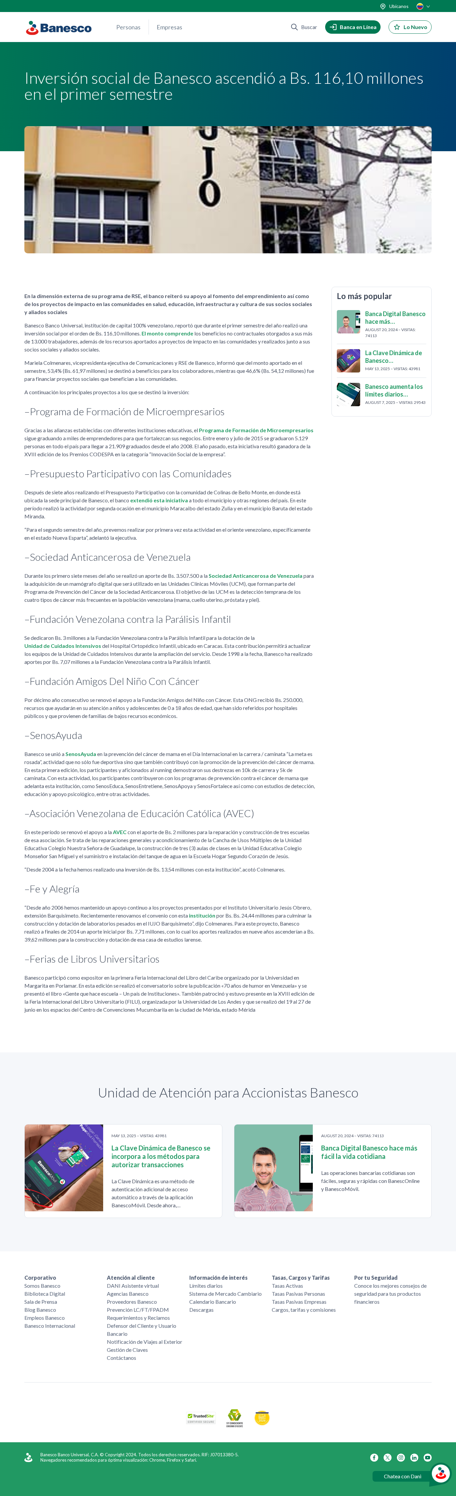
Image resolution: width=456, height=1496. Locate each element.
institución (202, 915)
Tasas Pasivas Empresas (299, 1301)
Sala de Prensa (40, 1301)
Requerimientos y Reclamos (138, 1317)
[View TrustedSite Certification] (201, 1422)
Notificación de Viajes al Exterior (144, 1341)
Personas (128, 27)
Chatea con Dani (402, 1476)
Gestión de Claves (127, 1349)
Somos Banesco (42, 1285)
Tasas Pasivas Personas (298, 1293)
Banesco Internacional (49, 1325)
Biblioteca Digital (44, 1293)
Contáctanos (121, 1357)
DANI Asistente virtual (133, 1285)
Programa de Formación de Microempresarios (256, 430)
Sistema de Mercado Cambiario (225, 1293)
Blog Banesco (40, 1309)
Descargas (201, 1309)
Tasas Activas (287, 1285)
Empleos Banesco (44, 1317)
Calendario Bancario (212, 1301)
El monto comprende (167, 333)
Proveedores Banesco (132, 1301)
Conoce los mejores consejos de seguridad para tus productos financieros (390, 1293)
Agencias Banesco (128, 1293)
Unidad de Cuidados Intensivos (62, 646)
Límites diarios (206, 1285)
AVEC (120, 832)
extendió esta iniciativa (159, 500)
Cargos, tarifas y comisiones (304, 1309)
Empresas (169, 27)
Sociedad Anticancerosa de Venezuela (255, 575)
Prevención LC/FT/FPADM (138, 1309)
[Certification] (262, 1424)
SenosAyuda (80, 754)
